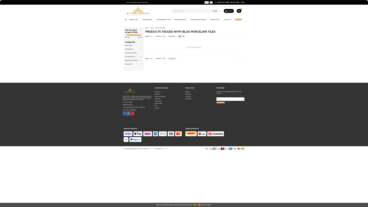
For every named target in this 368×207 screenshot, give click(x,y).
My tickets (188, 96)
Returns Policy (158, 103)
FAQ (156, 105)
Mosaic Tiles (134, 19)
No (199, 205)
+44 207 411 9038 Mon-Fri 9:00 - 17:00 (230, 2)
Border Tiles (215, 19)
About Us (157, 94)
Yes (195, 205)
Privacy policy (158, 101)
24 (164, 36)
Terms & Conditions (160, 96)
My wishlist (188, 99)
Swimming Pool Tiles (164, 19)
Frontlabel (151, 149)
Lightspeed (165, 149)
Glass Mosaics (147, 19)
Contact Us (227, 19)
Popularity (172, 36)
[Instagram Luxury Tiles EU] (128, 113)
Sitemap (157, 108)
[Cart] (239, 11)
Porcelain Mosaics (180, 19)
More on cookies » (207, 205)
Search (215, 11)
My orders (188, 94)
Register (187, 92)
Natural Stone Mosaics (198, 19)
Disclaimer (157, 99)
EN (206, 2)
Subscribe (220, 102)
